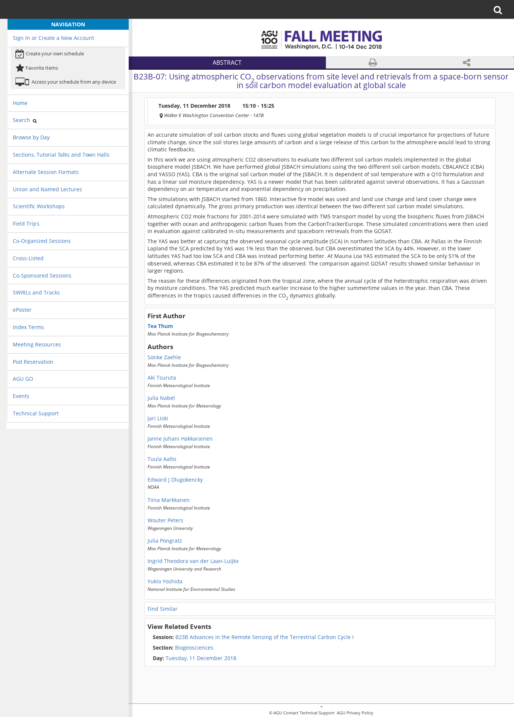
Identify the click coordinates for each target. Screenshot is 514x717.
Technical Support (36, 413)
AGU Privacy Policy (354, 713)
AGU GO (23, 378)
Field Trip (25, 223)
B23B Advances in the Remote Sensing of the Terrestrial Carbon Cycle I (253, 637)
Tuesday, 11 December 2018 (201, 658)
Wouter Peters (165, 520)
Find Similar (163, 608)
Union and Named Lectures (47, 189)
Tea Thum (160, 326)
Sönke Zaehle (164, 357)
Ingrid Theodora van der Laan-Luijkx (193, 561)
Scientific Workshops (39, 206)
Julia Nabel (161, 398)
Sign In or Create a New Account (53, 37)
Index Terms (28, 327)
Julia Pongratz (165, 540)
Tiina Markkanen (169, 500)
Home (20, 103)
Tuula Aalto (162, 459)
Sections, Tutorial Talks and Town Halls (61, 154)
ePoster (22, 309)
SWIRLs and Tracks (36, 292)
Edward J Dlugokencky (175, 479)
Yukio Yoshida (165, 581)
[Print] (373, 63)
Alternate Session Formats (46, 171)
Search (22, 120)
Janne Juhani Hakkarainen (180, 438)
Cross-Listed (28, 258)
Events (21, 396)
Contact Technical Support (309, 713)
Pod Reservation (33, 361)
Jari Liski (158, 418)
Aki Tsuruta (162, 377)
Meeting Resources (37, 344)
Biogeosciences (183, 647)
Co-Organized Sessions (42, 240)
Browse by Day (31, 137)
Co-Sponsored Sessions (42, 275)
